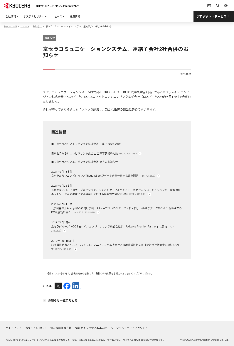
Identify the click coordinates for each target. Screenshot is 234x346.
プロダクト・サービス (211, 16)
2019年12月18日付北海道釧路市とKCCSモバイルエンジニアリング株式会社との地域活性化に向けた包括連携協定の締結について (116, 244)
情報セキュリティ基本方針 (91, 328)
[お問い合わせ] (209, 5)
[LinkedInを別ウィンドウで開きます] (76, 287)
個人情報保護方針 (60, 328)
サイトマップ (13, 328)
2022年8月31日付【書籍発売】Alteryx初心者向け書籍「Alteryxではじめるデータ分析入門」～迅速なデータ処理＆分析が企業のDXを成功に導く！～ (116, 208)
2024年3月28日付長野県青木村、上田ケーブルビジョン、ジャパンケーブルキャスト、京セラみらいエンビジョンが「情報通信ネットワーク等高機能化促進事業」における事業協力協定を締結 (116, 189)
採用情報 (75, 16)
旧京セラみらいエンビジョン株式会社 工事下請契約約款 (94, 153)
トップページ (10, 26)
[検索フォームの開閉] (217, 5)
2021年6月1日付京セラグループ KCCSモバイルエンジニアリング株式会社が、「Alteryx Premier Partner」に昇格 (113, 226)
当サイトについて (35, 328)
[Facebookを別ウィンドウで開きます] (66, 287)
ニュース (57, 16)
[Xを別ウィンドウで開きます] (58, 287)
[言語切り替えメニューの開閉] (226, 5)
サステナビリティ (33, 16)
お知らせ (37, 26)
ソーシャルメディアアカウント (129, 328)
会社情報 (11, 16)
